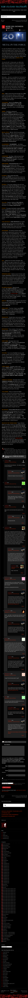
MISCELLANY (5, 885)
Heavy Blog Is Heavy (7, 965)
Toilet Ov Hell (5, 982)
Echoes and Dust (6, 962)
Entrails (14, 450)
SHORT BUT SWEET (7, 927)
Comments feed (6, 836)
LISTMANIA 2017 (6, 870)
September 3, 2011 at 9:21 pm (13, 593)
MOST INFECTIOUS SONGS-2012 (9, 893)
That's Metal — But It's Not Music (9, 932)
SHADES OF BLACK (6, 926)
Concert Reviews (6, 851)
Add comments (23, 30)
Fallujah (16, 450)
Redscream (13, 452)
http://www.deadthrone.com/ (13, 690)
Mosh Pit (4, 887)
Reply (23, 468)
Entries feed (5, 835)
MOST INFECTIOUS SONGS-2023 (9, 909)
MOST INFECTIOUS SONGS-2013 (9, 894)
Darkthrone (7, 450)
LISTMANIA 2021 (6, 876)
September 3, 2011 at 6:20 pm (10, 528)
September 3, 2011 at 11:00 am (13, 472)
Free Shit (4, 857)
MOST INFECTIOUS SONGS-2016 (9, 899)
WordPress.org (5, 838)
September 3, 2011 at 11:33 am (13, 493)
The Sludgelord (6, 980)
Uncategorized (5, 938)
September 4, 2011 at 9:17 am (13, 684)
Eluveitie (11, 450)
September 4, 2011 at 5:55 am (13, 658)
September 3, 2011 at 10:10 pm (14, 624)
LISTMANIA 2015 (6, 867)
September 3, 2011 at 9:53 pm (10, 612)
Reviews (4, 921)
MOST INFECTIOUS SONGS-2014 (9, 896)
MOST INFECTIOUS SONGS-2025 (9, 912)
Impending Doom (12, 451)
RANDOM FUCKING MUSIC (8, 920)
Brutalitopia (5, 956)
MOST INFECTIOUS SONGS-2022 (9, 908)
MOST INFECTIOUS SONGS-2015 (9, 897)
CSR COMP (2, 21)
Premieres (5, 918)
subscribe (12, 784)
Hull (8, 451)
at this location (19, 438)
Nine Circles (5, 974)
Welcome (4, 941)
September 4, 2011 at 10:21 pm (14, 721)
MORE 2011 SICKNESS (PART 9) (14, 27)
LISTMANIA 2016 (6, 869)
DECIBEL (5, 961)
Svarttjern (16, 452)
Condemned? (24, 449)
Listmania (4, 861)
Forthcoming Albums (10, 30)
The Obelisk (5, 979)
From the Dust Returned (7, 964)
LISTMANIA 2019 (6, 873)
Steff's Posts (5, 930)
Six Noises (5, 976)
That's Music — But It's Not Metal (9, 933)
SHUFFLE (5, 929)
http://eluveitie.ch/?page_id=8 (13, 604)
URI (7, 775)
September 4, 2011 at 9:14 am (10, 675)
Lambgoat (5, 968)
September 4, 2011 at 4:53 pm (10, 698)
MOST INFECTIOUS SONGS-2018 (9, 902)
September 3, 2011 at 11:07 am (10, 483)
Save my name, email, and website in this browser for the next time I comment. (13, 780)
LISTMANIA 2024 (6, 881)
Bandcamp (5, 953)
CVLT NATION (5, 958)
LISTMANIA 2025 (6, 882)
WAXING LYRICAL (6, 939)
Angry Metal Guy (6, 952)
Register (4, 832)
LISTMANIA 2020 (6, 875)
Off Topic (4, 915)
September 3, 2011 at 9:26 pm (13, 550)
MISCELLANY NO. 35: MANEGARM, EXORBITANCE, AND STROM (19, 21)
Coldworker (19, 449)
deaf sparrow (5, 959)
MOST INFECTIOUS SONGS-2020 (9, 905)
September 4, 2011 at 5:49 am (10, 640)
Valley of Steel (5, 986)
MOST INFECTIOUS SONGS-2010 (9, 890)
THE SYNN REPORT (7, 936)
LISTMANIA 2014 (6, 866)
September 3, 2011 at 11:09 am (13, 517)
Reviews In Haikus (6, 923)
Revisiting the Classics (7, 924)
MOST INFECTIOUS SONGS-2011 (9, 891)
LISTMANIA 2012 (6, 863)
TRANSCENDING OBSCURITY (9, 983)
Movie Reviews (5, 914)
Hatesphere (6, 451)
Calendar (4, 849)
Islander (8, 448)
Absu (9, 449)
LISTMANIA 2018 (6, 872)
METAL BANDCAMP (7, 971)
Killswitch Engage (19, 451)
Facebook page (14, 293)
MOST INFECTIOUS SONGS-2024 (9, 911)
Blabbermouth (5, 955)
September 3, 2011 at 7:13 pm (10, 579)
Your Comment (7, 744)
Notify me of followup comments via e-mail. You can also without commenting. (13, 784)
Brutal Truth (15, 449)
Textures (20, 452)
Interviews (5, 858)
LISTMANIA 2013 (6, 864)
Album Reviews (6, 845)
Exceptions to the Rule (7, 852)
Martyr (23, 451)
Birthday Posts (5, 848)
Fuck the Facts (23, 450)
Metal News (5, 884)
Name (6, 766)
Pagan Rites (8, 452)
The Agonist (24, 452)
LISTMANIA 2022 (6, 878)
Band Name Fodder (6, 846)
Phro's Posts (5, 917)
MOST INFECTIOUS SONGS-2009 (9, 888)
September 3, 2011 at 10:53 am (10, 462)
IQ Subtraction (5, 860)
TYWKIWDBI (5, 985)
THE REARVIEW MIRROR (8, 935)
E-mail (6, 770)
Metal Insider (5, 973)
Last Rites (5, 970)
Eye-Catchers (5, 854)
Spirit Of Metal (5, 977)
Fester (19, 450)
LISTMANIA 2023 (6, 879)
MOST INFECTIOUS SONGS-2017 (9, 900)
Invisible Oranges (6, 967)
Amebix (11, 449)
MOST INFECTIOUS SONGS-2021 (9, 906)
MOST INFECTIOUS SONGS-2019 (9, 903)
